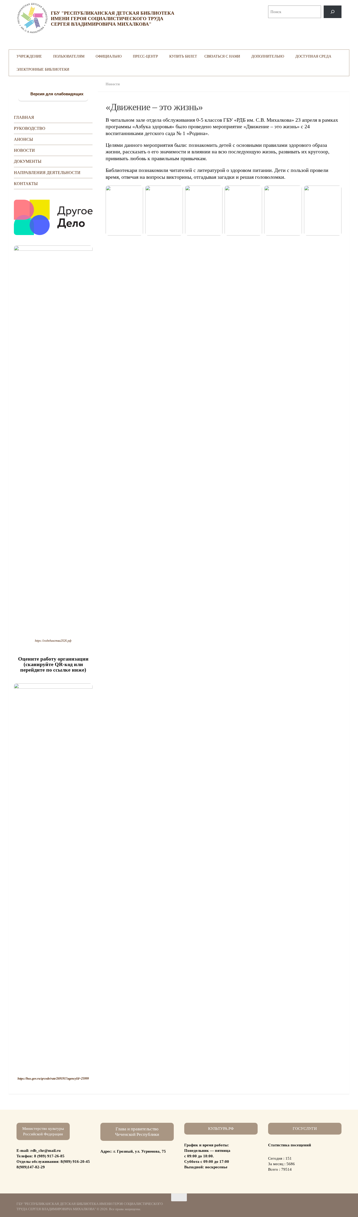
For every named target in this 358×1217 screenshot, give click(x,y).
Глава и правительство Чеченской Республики (137, 1131)
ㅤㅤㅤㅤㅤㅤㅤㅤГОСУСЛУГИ (305, 1128)
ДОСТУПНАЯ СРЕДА (313, 56)
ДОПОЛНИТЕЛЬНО (267, 56)
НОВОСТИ (24, 150)
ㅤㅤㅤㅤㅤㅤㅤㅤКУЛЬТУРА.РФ (221, 1128)
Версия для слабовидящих (56, 94)
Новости (113, 84)
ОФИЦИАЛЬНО (109, 56)
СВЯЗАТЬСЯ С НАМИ (222, 56)
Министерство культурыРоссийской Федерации (43, 1131)
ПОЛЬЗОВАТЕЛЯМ (68, 56)
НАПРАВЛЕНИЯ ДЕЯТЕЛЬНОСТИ (47, 172)
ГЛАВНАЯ (24, 117)
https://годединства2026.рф (53, 641)
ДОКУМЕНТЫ (27, 161)
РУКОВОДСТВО (29, 128)
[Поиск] (332, 11)
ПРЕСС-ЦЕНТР (145, 56)
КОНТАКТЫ (26, 183)
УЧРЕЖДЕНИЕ (29, 56)
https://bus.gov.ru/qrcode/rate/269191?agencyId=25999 (53, 1078)
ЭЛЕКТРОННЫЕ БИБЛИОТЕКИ (43, 69)
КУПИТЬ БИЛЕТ (183, 56)
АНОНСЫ (23, 139)
